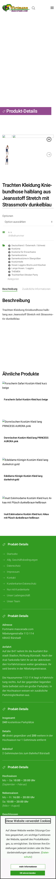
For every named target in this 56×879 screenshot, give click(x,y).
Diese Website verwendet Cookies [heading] (28, 821)
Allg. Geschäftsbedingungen (22, 559)
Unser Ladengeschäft (18, 595)
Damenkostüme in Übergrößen (26, 258)
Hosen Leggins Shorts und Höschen (29, 265)
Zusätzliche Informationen (36, 289)
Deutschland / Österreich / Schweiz (28, 245)
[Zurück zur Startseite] (16, 8)
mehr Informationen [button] (28, 866)
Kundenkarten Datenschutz (21, 583)
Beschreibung (9, 289)
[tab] (33, 289)
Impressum (13, 571)
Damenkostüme (19, 255)
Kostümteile (17, 261)
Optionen (7, 215)
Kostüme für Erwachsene (24, 252)
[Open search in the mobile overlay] (33, 8)
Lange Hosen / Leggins (23, 268)
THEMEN (16, 271)
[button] (52, 8)
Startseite (12, 553)
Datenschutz (13, 565)
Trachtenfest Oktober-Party (25, 275)
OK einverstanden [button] (28, 873)
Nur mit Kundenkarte (18, 589)
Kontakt (11, 577)
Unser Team (13, 601)
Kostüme (16, 248)
